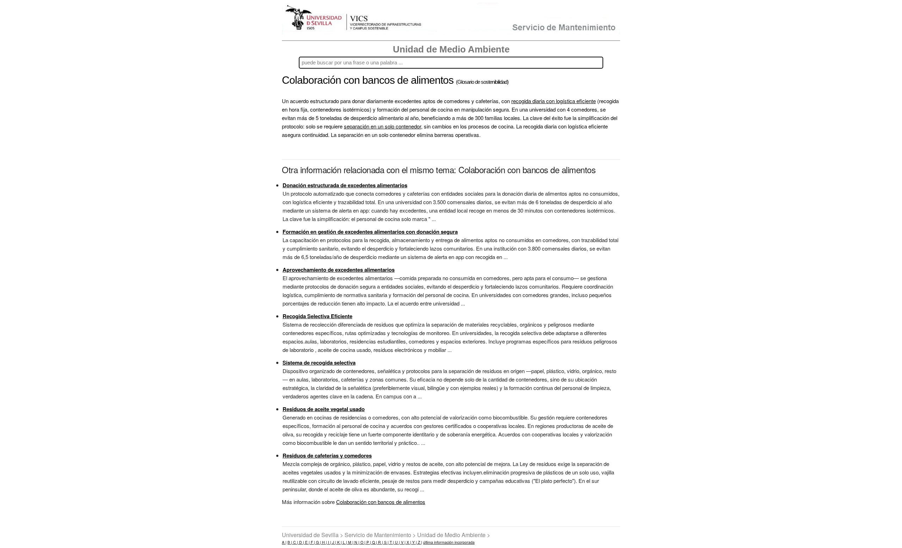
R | (380, 542)
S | (386, 542)
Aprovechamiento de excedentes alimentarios (339, 269)
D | (301, 542)
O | (362, 542)
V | (403, 542)
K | (339, 542)
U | (397, 542)
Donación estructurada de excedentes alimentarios (345, 185)
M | (350, 542)
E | (307, 542)
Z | (419, 542)
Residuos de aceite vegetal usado (324, 409)
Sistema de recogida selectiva (319, 362)
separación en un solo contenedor (382, 126)
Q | (374, 542)
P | (368, 542)
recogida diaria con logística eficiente (553, 101)
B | (290, 542)
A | (284, 542)
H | (324, 542)
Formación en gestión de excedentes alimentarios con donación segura (370, 231)
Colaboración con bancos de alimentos (380, 501)
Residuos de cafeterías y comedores (327, 455)
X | (408, 542)
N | (356, 542)
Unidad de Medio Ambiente (451, 49)
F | (312, 542)
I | (329, 542)
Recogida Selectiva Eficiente (317, 316)
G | (318, 542)
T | (391, 542)
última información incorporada (449, 542)
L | (344, 542)
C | (295, 542)
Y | (414, 542)
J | (333, 542)
